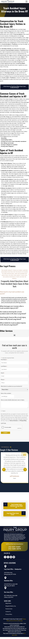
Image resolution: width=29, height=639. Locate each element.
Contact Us (8, 611)
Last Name (4, 366)
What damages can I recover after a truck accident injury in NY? (12, 307)
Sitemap (21, 620)
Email (2, 373)
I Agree (3, 411)
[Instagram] (8, 557)
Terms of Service (14, 420)
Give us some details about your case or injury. (12, 400)
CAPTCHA (3, 423)
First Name (4, 359)
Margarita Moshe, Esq (10, 606)
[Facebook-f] (5, 557)
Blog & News (8, 603)
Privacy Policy (23, 420)
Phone (3, 379)
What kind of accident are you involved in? (11, 386)
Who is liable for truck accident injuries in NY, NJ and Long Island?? (13, 324)
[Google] (11, 557)
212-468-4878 (14, 549)
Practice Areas (8, 608)
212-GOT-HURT (14, 547)
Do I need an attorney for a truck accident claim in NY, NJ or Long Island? (13, 313)
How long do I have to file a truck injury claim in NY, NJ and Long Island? (13, 318)
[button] (14, 335)
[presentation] (4, 469)
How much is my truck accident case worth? (12, 293)
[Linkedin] (14, 557)
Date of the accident (6, 393)
